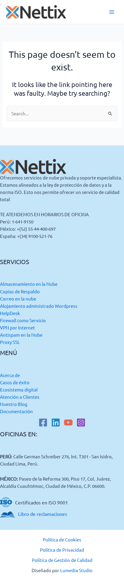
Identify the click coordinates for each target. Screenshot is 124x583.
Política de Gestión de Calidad (62, 560)
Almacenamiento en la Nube (28, 284)
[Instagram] (80, 422)
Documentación (16, 411)
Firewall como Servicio (23, 320)
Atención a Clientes (19, 397)
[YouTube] (68, 422)
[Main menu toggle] (111, 12)
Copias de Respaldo (20, 291)
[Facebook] (43, 422)
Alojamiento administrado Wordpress (38, 306)
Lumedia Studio (76, 570)
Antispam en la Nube (21, 335)
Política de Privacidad (62, 550)
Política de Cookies (62, 539)
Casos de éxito (14, 382)
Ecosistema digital (19, 389)
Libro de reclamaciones (42, 514)
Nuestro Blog (13, 404)
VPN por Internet (17, 327)
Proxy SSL (10, 342)
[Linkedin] (55, 422)
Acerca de (10, 375)
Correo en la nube (18, 298)
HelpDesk (10, 313)
